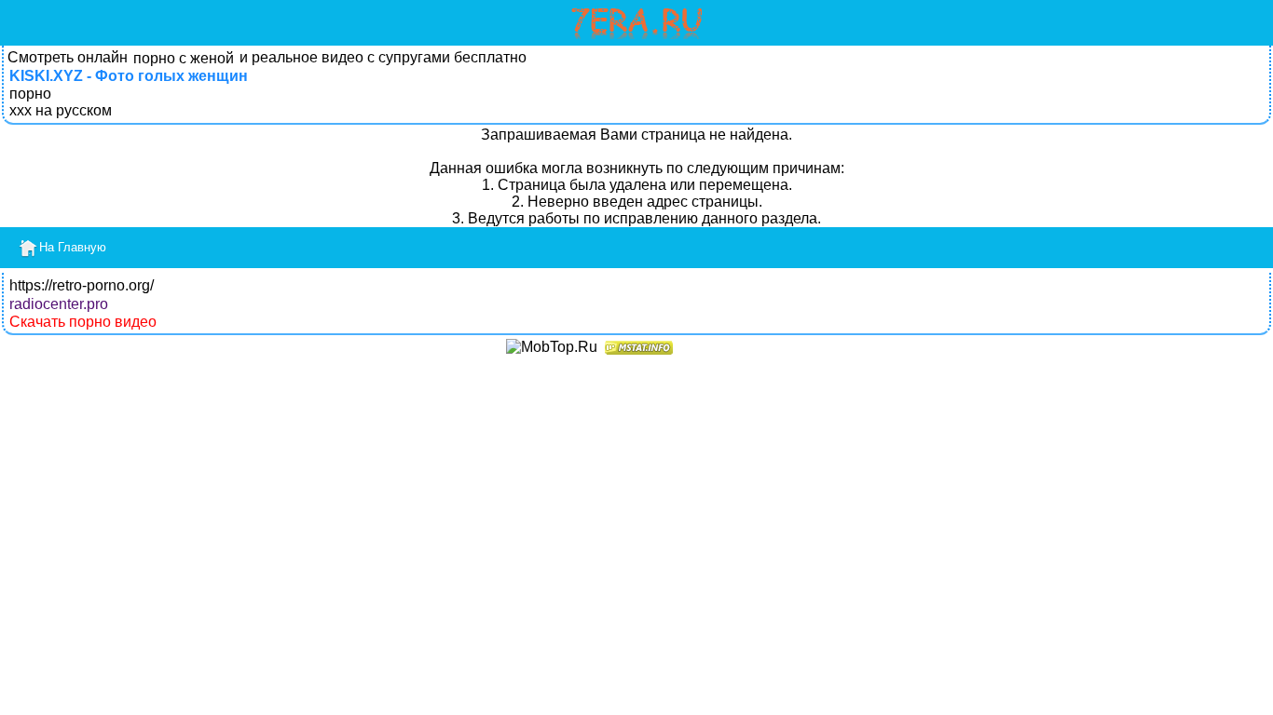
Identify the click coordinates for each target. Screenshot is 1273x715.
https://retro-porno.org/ (81, 285)
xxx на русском (60, 110)
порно (30, 93)
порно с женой (183, 58)
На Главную (72, 247)
